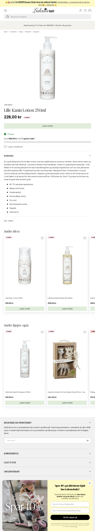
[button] (90, 10)
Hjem (6, 31)
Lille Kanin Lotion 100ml (14, 298)
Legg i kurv (47, 126)
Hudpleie (36, 31)
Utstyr (21, 31)
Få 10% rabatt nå (70, 517)
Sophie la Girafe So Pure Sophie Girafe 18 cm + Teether (68, 392)
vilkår (88, 427)
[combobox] (47, 16)
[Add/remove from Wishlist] (42, 238)
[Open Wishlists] (85, 10)
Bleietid (28, 31)
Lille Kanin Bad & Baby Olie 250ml (60, 298)
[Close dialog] (90, 483)
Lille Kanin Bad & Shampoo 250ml (17, 392)
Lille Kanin (13, 31)
